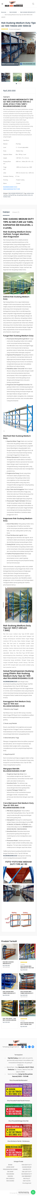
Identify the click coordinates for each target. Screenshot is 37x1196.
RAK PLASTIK (26, 1181)
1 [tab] (16, 83)
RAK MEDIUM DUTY (26, 1174)
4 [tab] (20, 83)
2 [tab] (17, 83)
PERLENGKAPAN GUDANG (10, 1169)
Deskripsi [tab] (6, 212)
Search (33, 4)
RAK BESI (10, 1176)
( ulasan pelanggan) (15, 29)
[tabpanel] (7, 77)
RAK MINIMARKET (27, 1176)
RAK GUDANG (13, 12)
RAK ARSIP (10, 1171)
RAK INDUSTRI (27, 1169)
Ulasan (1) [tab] (15, 212)
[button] (36, 33)
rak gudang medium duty (23, 195)
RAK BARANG (10, 1174)
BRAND (10, 1165)
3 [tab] (19, 83)
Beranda (3, 12)
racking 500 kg (12, 195)
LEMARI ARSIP (10, 1167)
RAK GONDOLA (10, 1178)
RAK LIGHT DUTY (27, 1171)
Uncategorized (26, 1183)
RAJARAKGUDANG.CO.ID (10, 187)
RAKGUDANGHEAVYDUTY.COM (11, 189)
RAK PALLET (26, 1178)
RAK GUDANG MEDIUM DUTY (27, 12)
